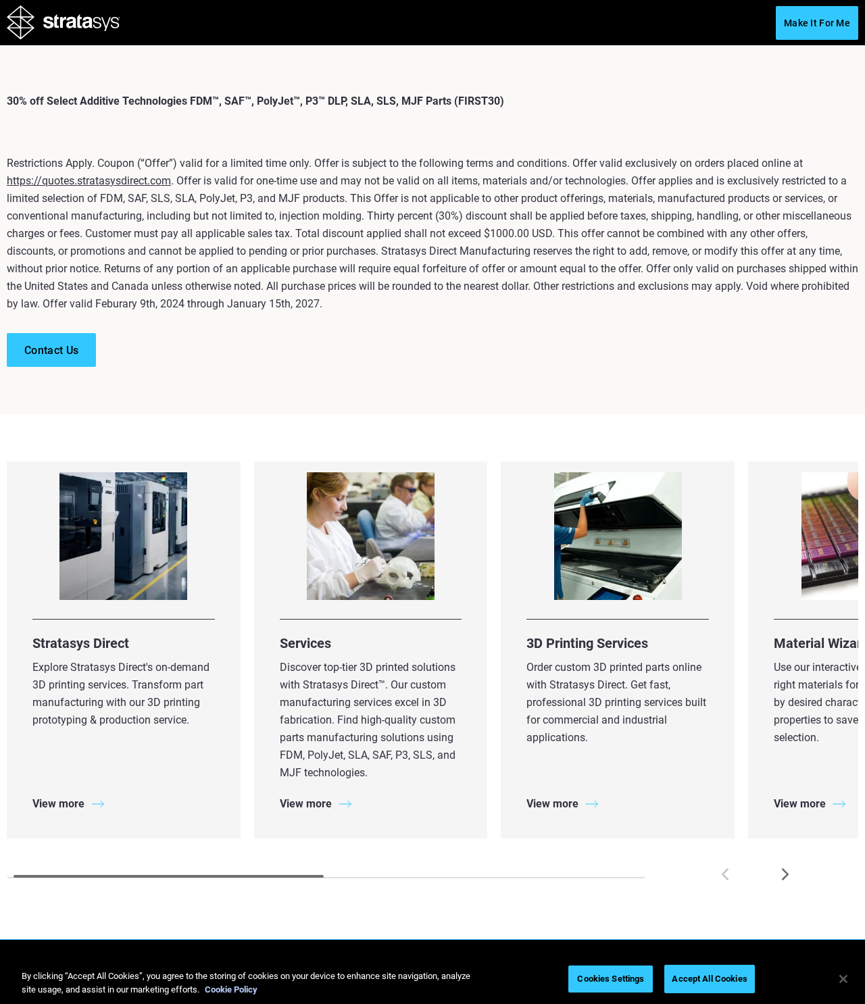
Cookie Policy (231, 989)
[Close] (843, 979)
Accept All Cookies (709, 979)
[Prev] (725, 874)
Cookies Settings (610, 979)
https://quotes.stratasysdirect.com (89, 180)
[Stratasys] (63, 25)
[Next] (785, 874)
